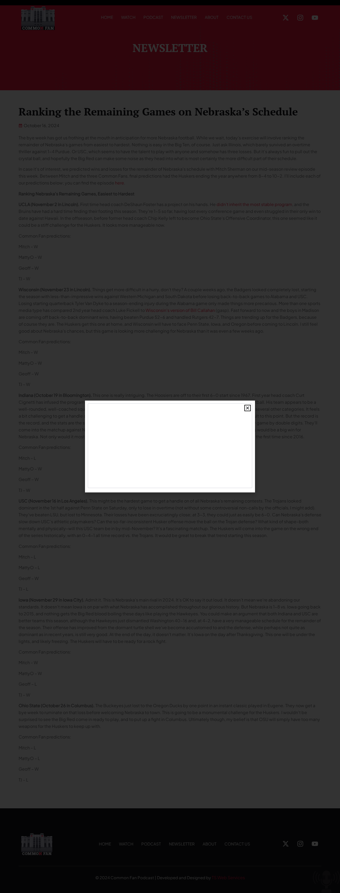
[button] (247, 408)
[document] (170, 446)
